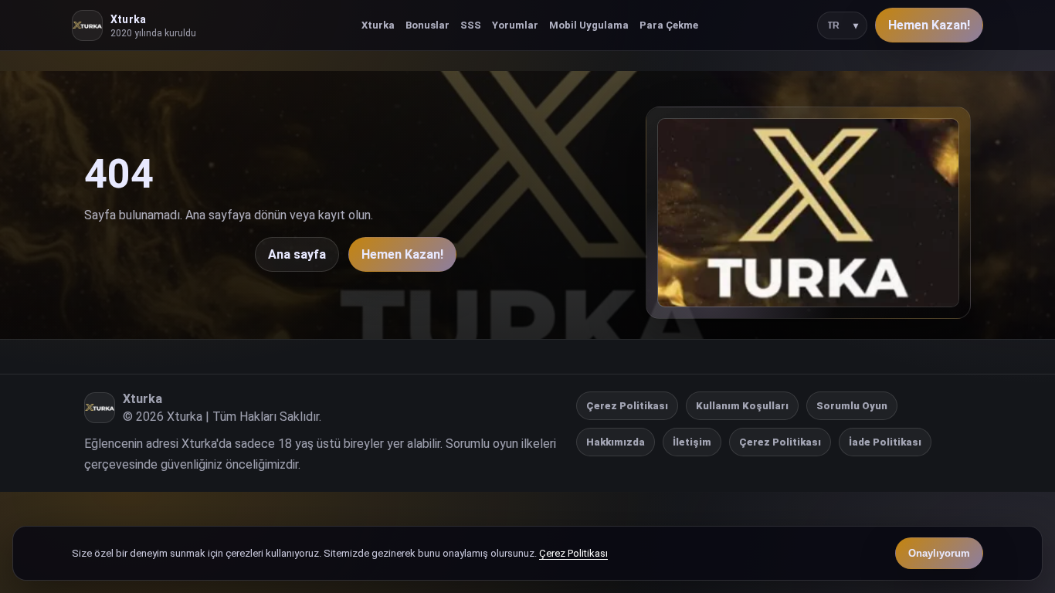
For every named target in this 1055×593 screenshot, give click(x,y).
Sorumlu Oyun (851, 406)
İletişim (692, 442)
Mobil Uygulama (589, 25)
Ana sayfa (297, 254)
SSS (470, 25)
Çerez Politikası (627, 406)
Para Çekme (668, 25)
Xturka (378, 25)
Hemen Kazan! (929, 25)
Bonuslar (427, 25)
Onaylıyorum (939, 553)
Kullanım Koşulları (742, 406)
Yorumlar (515, 25)
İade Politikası (885, 442)
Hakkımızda (615, 442)
